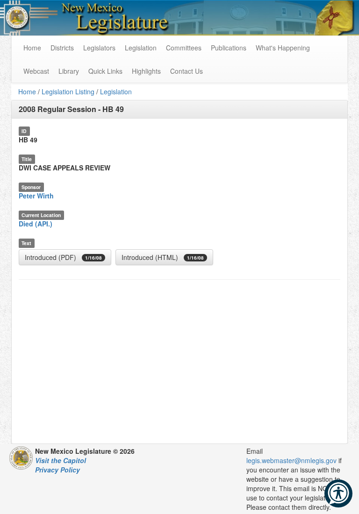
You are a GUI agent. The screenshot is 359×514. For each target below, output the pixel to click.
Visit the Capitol (60, 460)
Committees (183, 47)
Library (68, 71)
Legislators (99, 47)
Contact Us (186, 71)
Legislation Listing (68, 91)
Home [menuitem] (32, 47)
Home (27, 91)
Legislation (141, 47)
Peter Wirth (36, 195)
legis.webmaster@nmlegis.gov (291, 460)
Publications (228, 47)
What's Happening (283, 47)
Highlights (146, 71)
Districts (62, 47)
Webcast (36, 71)
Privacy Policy (57, 469)
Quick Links (105, 71)
